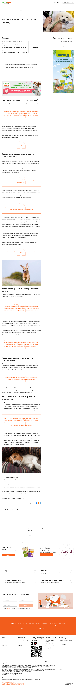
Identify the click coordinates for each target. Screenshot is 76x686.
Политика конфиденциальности (8, 682)
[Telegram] (40, 503)
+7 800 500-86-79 (56, 2)
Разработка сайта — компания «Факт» (69, 684)
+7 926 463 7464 (15, 674)
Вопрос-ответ (21, 642)
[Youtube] (49, 644)
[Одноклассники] (38, 503)
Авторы (19, 647)
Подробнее (46, 554)
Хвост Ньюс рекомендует (24, 640)
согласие (9, 608)
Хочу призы (8, 555)
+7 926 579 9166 (18, 673)
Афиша (3, 637)
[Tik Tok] (53, 648)
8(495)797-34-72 (9, 667)
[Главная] (7, 2)
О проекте (4, 645)
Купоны (3, 642)
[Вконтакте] (46, 644)
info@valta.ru (31, 667)
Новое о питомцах (22, 637)
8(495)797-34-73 (16, 667)
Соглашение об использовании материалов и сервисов (13, 683)
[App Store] (32, 643)
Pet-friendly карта (6, 647)
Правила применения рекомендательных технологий (13, 684)
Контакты (20, 645)
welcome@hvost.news (26, 671)
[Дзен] (49, 648)
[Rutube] (46, 651)
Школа (3, 640)
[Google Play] (35, 643)
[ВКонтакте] (37, 503)
